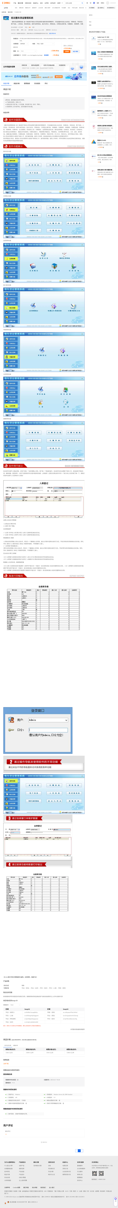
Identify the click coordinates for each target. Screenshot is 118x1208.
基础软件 (34, 7)
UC (77, 1191)
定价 (41, 3)
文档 (49, 1165)
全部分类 (4, 12)
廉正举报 (26, 1187)
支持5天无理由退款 (49, 65)
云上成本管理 (23, 1180)
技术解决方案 (38, 1165)
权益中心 (35, 3)
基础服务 (80, 1165)
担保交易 (24, 65)
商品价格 (17, 83)
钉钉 (88, 1191)
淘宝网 (15, 1191)
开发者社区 (51, 1168)
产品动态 (21, 1171)
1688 (45, 1191)
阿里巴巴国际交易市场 (36, 1191)
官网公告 (80, 1174)
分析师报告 (7, 1180)
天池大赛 (50, 1171)
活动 (16, 7)
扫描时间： (47, 1080)
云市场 (46, 3)
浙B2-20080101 (46, 1196)
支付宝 (92, 1191)
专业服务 (64, 7)
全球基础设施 (8, 1168)
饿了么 (6, 1193)
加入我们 (51, 1187)
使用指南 (27, 83)
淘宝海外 (102, 1191)
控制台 (102, 3)
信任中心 (80, 1180)
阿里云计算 (60, 1191)
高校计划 (65, 1168)
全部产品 (21, 1165)
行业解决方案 (17, 12)
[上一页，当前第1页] (76, 1150)
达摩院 (97, 1191)
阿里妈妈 (50, 1191)
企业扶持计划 (67, 1171)
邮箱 (90, 25)
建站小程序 (47, 7)
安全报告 (37, 83)
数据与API (27, 7)
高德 (74, 1191)
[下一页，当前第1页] (82, 1150)
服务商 (90, 15)
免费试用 (21, 7)
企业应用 (40, 7)
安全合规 (7, 1177)
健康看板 (80, 1177)
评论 (46, 83)
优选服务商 (62, 65)
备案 (98, 3)
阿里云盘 (109, 1191)
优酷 (84, 1191)
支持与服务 (60, 3)
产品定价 (21, 1174)
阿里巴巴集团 (8, 1191)
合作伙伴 (52, 3)
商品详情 (6, 83)
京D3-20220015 (80, 1196)
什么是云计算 (8, 1165)
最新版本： (9, 1082)
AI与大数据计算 (56, 7)
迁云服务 (80, 1171)
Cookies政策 (16, 1187)
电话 (90, 22)
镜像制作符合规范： (11, 1080)
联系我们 (43, 1187)
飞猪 (55, 1191)
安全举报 (34, 1187)
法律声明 (7, 1187)
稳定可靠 (7, 1174)
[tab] (7, 1045)
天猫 (19, 1191)
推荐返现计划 (67, 1174)
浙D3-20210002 (70, 1196)
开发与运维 (74, 7)
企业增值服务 (81, 1168)
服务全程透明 (35, 65)
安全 (69, 7)
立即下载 (5, 1063)
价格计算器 (22, 1177)
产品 (14, 3)
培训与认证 (51, 1174)
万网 (70, 1191)
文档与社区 (28, 3)
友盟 (80, 1191)
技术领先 (7, 1171)
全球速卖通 (25, 1191)
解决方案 (20, 3)
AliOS (67, 1191)
